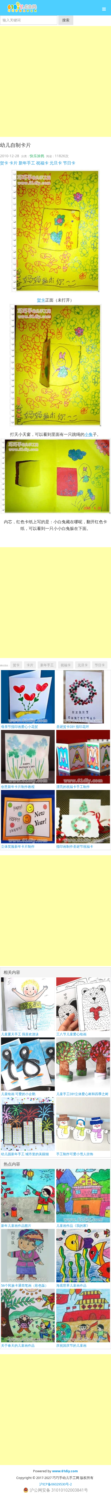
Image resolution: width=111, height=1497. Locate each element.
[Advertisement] (55, 81)
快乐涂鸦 (37, 155)
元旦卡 (56, 163)
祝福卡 (42, 163)
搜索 (65, 20)
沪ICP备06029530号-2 (55, 1484)
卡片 (13, 163)
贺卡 (4, 163)
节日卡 (69, 163)
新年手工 (27, 163)
